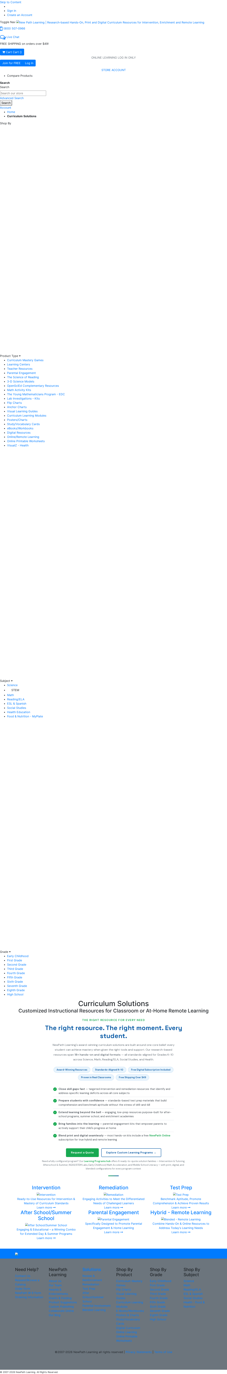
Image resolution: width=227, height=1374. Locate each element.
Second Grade (16, 964)
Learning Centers (18, 364)
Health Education (18, 712)
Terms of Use (163, 1352)
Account (5, 107)
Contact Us (22, 1276)
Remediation (90, 1284)
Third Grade (15, 969)
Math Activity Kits (19, 390)
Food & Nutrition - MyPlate (25, 716)
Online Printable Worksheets (26, 441)
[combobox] (23, 93)
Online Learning (126, 1332)
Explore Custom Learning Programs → (131, 1152)
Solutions (91, 1269)
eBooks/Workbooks (20, 428)
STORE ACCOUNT (113, 70)
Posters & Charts (127, 1315)
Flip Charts (14, 402)
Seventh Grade (17, 986)
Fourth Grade (16, 973)
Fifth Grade (14, 977)
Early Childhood (18, 956)
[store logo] (110, 22)
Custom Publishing (61, 1306)
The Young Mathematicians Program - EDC (36, 394)
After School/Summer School (93, 1297)
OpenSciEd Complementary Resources (33, 385)
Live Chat (13, 37)
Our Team (55, 1285)
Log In (29, 63)
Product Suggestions (63, 1302)
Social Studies (16, 708)
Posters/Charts (17, 420)
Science (12, 685)
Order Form (22, 1288)
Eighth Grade (16, 990)
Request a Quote (82, 1152)
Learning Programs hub (97, 1161)
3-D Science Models (20, 381)
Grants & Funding (60, 1298)
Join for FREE (11, 63)
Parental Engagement (21, 373)
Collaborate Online (61, 1311)
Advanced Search (12, 98)
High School (15, 994)
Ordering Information (29, 1297)
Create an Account (19, 15)
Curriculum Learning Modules (26, 415)
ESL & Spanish (16, 703)
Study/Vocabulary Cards (23, 424)
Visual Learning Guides (22, 411)
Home (11, 112)
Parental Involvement (96, 1305)
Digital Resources (19, 432)
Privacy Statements (139, 1352)
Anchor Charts (17, 407)
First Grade (14, 960)
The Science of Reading (23, 377)
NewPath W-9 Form (28, 1293)
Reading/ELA (15, 699)
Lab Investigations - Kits (23, 398)
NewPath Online (159, 1135)
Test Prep (88, 1288)
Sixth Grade (15, 981)
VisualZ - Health (18, 445)
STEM (15, 690)
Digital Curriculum (128, 1328)
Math (10, 695)
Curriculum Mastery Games (25, 360)
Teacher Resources (19, 368)
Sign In (11, 10)
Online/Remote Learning (23, 437)
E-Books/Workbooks (130, 1311)
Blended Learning (94, 1310)
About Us (55, 1281)
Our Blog (54, 1315)
